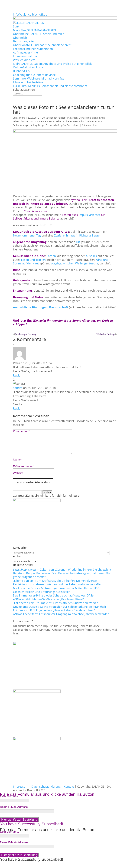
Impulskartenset (89, 215)
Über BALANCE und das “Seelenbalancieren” (42, 45)
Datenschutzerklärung (46, 786)
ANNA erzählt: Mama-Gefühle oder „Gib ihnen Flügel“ (48, 599)
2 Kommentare (89, 125)
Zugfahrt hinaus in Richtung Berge (77, 235)
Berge (41, 125)
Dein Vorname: (9, 796)
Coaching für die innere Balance (34, 75)
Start (16, 26)
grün (63, 125)
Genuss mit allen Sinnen (92, 117)
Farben (74, 117)
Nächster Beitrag (105, 334)
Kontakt (69, 786)
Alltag (34, 125)
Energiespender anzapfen (55, 117)
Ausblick (92, 256)
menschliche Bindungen (30, 307)
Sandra (21, 117)
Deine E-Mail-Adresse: (14, 807)
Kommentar (21, 431)
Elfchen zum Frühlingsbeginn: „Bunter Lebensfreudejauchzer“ (54, 610)
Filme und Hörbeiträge (28, 82)
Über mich (20, 38)
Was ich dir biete (24, 60)
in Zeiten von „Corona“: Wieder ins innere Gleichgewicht (62, 569)
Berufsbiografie (23, 41)
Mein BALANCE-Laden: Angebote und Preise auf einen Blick (52, 64)
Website (18, 473)
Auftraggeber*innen (26, 52)
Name (18, 459)
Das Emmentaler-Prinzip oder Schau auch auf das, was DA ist (53, 595)
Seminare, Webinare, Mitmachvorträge (38, 78)
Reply (16, 375)
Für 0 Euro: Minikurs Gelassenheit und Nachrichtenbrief (50, 86)
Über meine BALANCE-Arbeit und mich (38, 34)
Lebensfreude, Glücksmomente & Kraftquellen (37, 121)
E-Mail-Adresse (23, 466)
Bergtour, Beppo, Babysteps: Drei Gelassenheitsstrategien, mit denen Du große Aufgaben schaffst (61, 575)
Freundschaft (53, 125)
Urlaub (75, 125)
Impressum (20, 786)
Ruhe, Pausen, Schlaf (74, 121)
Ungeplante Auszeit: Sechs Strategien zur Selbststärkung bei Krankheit (59, 607)
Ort (78, 242)
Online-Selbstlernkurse (28, 67)
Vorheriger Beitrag (25, 334)
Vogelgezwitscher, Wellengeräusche (74, 263)
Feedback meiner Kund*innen (33, 49)
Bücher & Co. (21, 71)
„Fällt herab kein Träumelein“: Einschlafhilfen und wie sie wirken (55, 603)
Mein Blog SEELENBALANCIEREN (34, 30)
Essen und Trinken (33, 260)
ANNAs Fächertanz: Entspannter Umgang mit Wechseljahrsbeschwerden (61, 614)
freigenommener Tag (27, 235)
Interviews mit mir (25, 56)
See (69, 125)
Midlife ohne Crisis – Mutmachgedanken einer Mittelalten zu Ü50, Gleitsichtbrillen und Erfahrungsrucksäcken (56, 590)
